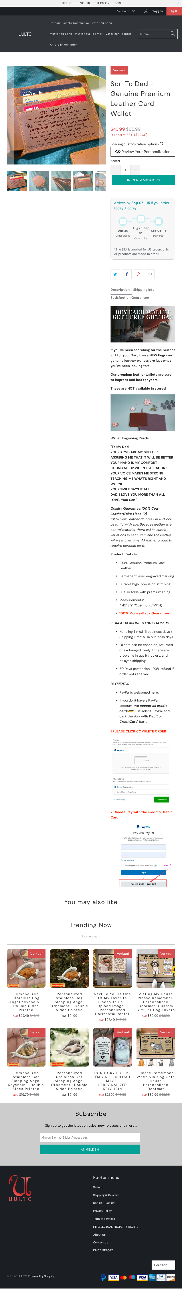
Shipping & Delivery (106, 1195)
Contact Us (100, 1242)
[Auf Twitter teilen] (115, 274)
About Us (99, 1235)
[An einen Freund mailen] (150, 274)
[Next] (102, 115)
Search (97, 1187)
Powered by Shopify (41, 1276)
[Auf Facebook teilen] (127, 274)
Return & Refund (104, 1203)
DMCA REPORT (103, 1250)
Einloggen (156, 11)
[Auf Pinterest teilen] (138, 274)
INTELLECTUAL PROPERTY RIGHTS (115, 1227)
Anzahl (115, 161)
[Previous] (10, 115)
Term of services (104, 1219)
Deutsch (123, 11)
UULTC (22, 1276)
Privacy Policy (102, 1211)
